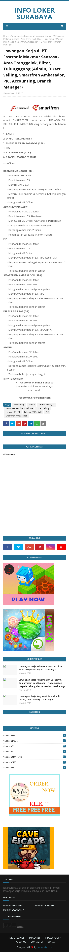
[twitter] (18, 547)
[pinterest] (39, 547)
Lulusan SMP (35, 762)
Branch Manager (46, 404)
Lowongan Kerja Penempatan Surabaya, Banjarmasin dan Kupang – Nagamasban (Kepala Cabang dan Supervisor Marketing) (42, 683)
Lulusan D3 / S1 (13, 412)
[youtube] (61, 547)
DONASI (51, 941)
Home (6, 36)
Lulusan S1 (35, 746)
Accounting (19, 404)
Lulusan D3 (35, 735)
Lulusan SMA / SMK (33, 412)
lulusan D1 (35, 767)
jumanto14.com (44, 947)
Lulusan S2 (35, 751)
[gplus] (29, 547)
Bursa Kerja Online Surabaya (19, 408)
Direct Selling (43, 408)
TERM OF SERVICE (16, 937)
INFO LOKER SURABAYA (34, 13)
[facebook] (7, 547)
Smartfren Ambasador (21, 36)
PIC (47, 412)
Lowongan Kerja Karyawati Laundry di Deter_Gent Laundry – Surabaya (39, 698)
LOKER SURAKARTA (44, 905)
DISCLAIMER (34, 937)
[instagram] (50, 547)
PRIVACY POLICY (53, 937)
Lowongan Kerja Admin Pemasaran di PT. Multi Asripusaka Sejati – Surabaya (41, 668)
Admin (31, 404)
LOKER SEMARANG (12, 905)
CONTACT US (37, 941)
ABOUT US (21, 941)
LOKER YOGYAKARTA (13, 909)
